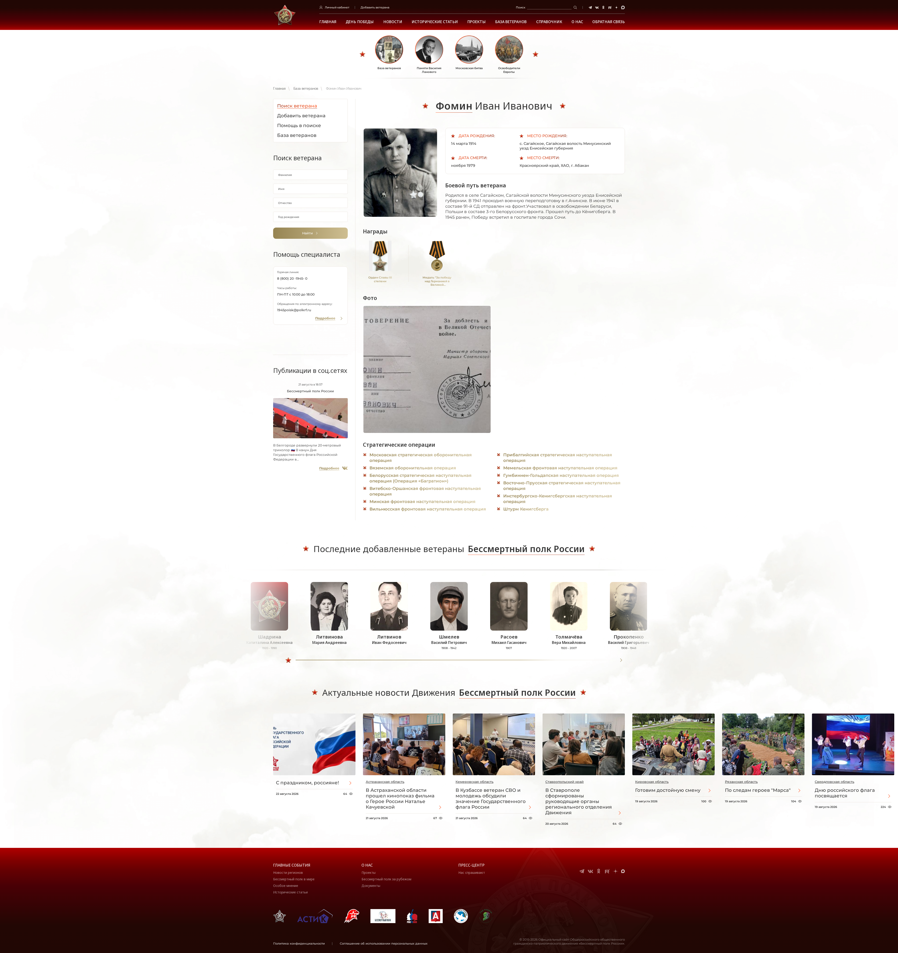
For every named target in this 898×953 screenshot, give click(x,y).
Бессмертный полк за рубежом (386, 879)
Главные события (291, 865)
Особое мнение (285, 885)
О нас (367, 865)
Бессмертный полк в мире (294, 879)
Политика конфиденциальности (299, 943)
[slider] (288, 660)
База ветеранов (511, 21)
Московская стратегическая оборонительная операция (420, 457)
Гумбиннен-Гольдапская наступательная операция (561, 475)
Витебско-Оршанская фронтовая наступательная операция (425, 491)
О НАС (577, 21)
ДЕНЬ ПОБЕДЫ (360, 21)
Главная (327, 21)
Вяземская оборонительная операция (412, 468)
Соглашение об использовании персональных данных (383, 943)
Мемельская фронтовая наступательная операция (560, 468)
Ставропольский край (564, 782)
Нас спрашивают (471, 872)
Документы (371, 885)
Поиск (520, 7)
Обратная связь (608, 21)
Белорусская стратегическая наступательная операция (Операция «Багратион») (420, 478)
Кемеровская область (474, 782)
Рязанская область (741, 782)
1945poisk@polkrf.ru (294, 310)
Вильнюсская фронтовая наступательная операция (427, 509)
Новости (392, 21)
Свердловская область (834, 782)
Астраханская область (385, 782)
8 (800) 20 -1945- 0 (292, 278)
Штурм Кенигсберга (526, 509)
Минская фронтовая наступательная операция (422, 501)
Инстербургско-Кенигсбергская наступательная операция (557, 498)
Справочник (549, 21)
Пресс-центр (471, 865)
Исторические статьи (435, 21)
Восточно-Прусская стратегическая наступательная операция (561, 485)
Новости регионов (288, 872)
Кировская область (652, 782)
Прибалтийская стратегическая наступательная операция (557, 457)
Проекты (476, 21)
